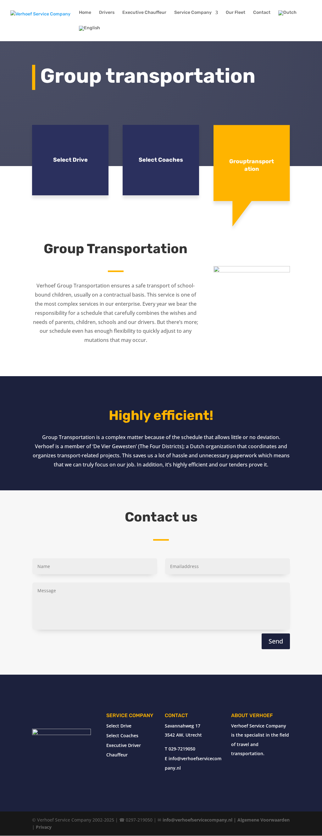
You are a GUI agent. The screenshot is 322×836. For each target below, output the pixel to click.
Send (276, 641)
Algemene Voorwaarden (263, 820)
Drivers (106, 12)
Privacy (44, 827)
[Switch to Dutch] (287, 18)
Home (85, 12)
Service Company (193, 12)
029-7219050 (182, 749)
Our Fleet (235, 12)
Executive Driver (123, 745)
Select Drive (70, 159)
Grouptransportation (251, 165)
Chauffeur (117, 755)
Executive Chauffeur (144, 12)
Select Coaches (161, 159)
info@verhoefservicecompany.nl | (200, 820)
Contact (261, 12)
